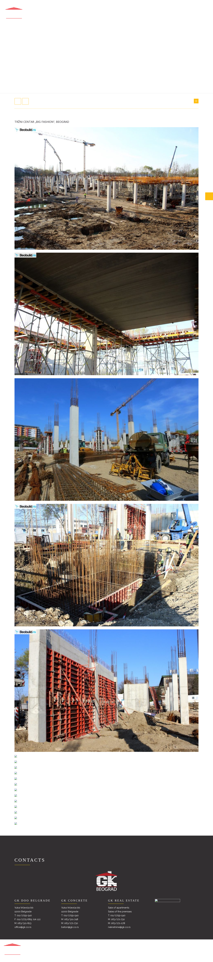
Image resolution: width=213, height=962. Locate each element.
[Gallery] (196, 101)
